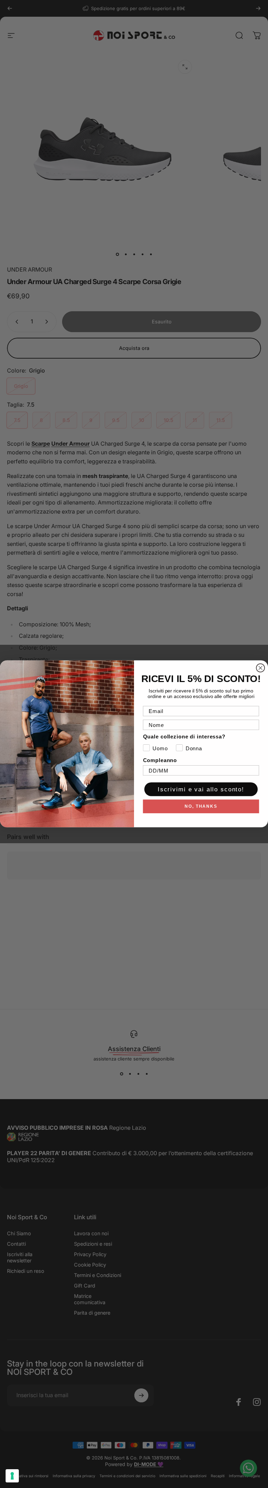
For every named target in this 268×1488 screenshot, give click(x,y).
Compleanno (160, 760)
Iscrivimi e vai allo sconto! (201, 789)
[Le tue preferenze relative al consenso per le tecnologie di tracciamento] (12, 1475)
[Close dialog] (260, 668)
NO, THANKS (201, 806)
